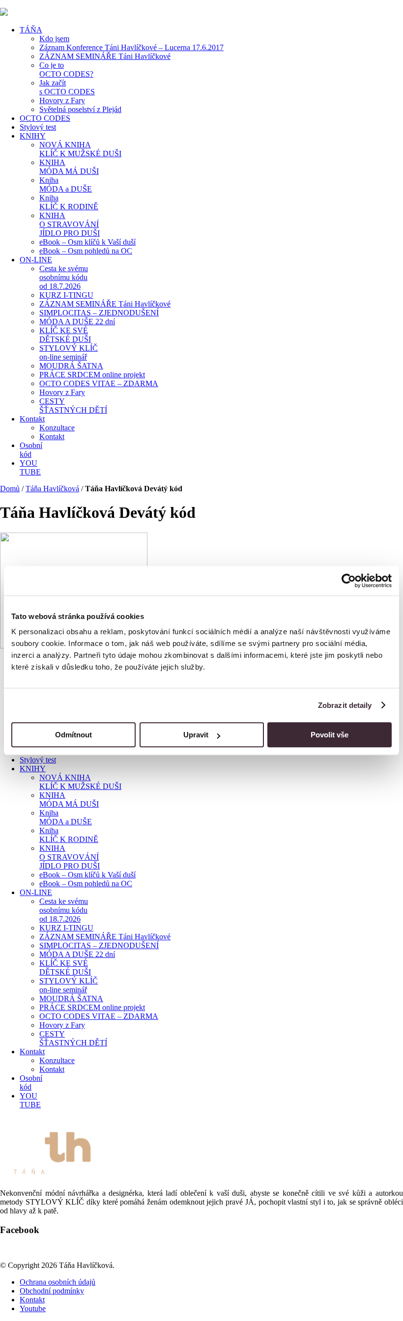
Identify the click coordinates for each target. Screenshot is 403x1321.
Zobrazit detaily (345, 705)
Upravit (195, 735)
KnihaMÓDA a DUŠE (65, 184)
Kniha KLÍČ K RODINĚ (68, 202)
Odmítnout (73, 735)
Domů (10, 488)
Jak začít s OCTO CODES (67, 87)
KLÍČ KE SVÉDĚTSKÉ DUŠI (65, 334)
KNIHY (33, 136)
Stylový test (38, 127)
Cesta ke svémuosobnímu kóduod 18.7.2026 (63, 277)
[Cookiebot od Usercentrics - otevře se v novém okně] (349, 580)
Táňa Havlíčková (52, 488)
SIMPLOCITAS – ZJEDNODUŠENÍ (99, 313)
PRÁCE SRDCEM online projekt (92, 374)
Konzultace (57, 427)
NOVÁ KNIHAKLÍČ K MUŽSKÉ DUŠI (80, 149)
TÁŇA (31, 30)
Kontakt (32, 419)
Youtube (33, 1308)
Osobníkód (31, 449)
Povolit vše (329, 735)
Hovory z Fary (62, 100)
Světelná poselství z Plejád (80, 109)
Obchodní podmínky (52, 1291)
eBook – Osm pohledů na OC (85, 251)
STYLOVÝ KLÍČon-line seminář (68, 352)
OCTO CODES (45, 118)
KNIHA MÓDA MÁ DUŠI (69, 166)
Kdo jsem (54, 38)
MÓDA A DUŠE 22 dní (77, 321)
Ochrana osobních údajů (57, 1282)
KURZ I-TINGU (66, 295)
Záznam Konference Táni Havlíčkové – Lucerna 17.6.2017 (131, 47)
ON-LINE (36, 259)
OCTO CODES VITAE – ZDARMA (98, 383)
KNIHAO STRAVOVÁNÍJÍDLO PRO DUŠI (69, 224)
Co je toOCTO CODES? (66, 69)
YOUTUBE (30, 467)
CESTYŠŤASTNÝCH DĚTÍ (73, 405)
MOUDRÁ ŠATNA (71, 366)
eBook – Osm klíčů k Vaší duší (87, 242)
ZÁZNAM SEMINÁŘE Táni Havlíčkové (105, 56)
